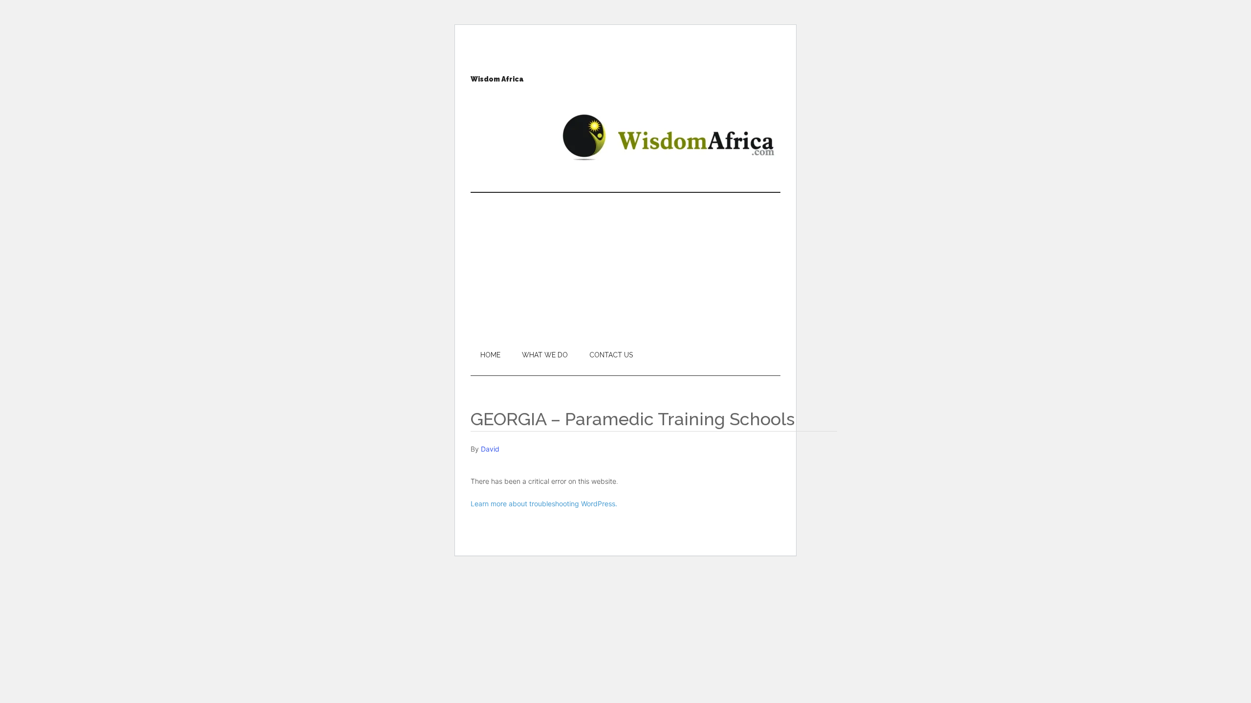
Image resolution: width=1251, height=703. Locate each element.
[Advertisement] (625, 266)
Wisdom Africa (497, 79)
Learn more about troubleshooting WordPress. (544, 503)
